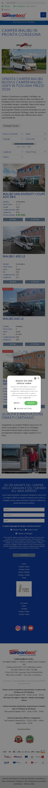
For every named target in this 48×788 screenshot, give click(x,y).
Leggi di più (27, 398)
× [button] (38, 378)
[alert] (24, 394)
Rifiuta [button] (17, 403)
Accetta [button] (31, 403)
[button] (24, 408)
